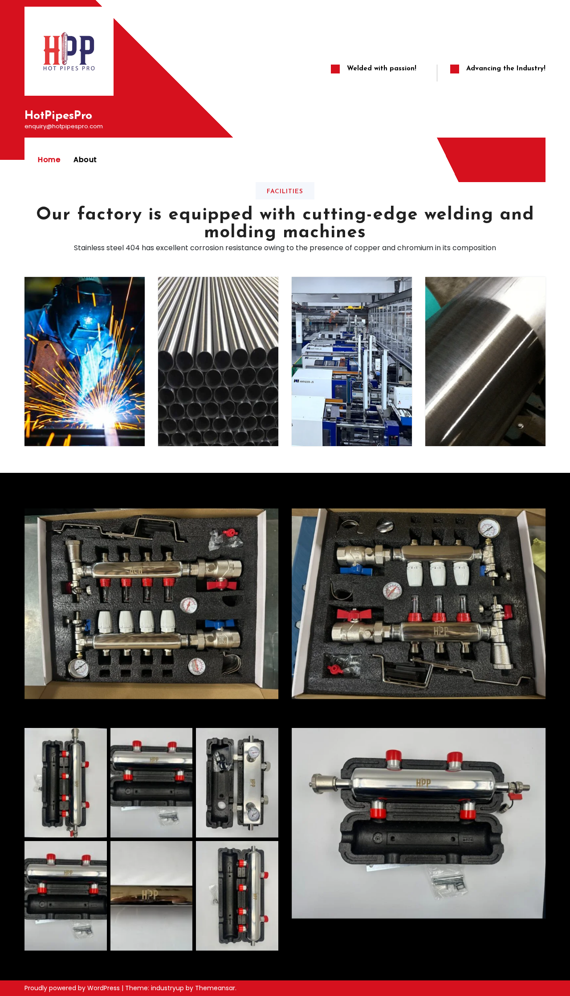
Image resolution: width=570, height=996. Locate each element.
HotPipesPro (58, 116)
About (85, 159)
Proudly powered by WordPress (73, 988)
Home (49, 159)
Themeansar (215, 988)
